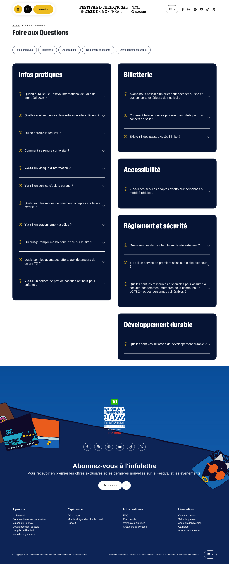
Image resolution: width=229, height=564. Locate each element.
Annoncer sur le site (189, 530)
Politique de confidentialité (142, 554)
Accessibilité (69, 50)
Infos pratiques (25, 50)
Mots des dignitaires (23, 534)
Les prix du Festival (23, 530)
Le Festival (18, 515)
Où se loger (74, 515)
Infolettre (43, 9)
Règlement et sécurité (98, 50)
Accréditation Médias (189, 523)
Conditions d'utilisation (118, 554)
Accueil (16, 25)
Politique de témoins (165, 554)
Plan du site (129, 519)
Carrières (183, 526)
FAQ (125, 515)
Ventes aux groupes (134, 523)
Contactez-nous (187, 515)
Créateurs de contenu (135, 526)
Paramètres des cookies (188, 554)
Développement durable (133, 50)
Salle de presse (187, 519)
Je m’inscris (110, 485)
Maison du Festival (22, 523)
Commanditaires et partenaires (29, 519)
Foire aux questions (34, 25)
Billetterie (47, 50)
